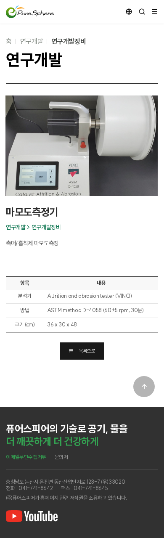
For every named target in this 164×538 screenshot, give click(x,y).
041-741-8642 (36, 488)
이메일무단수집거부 (26, 457)
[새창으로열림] (32, 516)
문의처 (61, 457)
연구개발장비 (68, 41)
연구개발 (31, 41)
